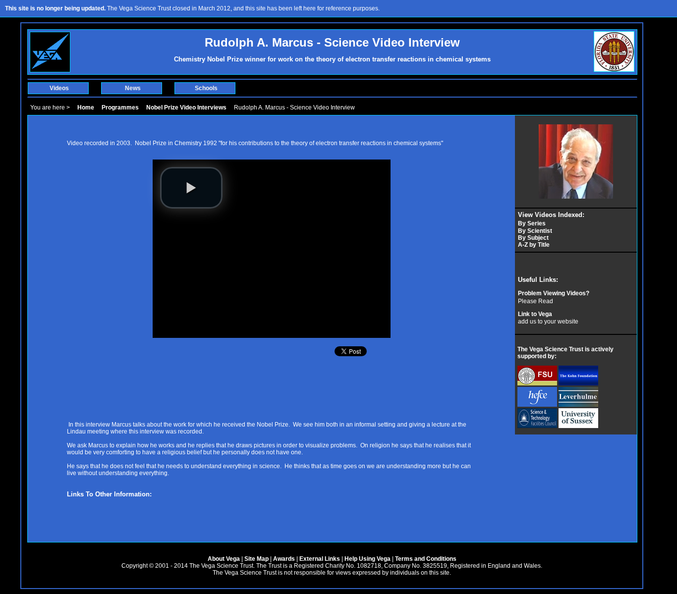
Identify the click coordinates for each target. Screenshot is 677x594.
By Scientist (535, 230)
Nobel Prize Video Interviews (186, 107)
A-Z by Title (534, 244)
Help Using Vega (367, 558)
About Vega (224, 558)
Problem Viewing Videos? (553, 293)
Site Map (256, 558)
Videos (59, 88)
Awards (284, 558)
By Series (532, 223)
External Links (319, 558)
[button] (191, 188)
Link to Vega (535, 314)
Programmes (120, 107)
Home (85, 107)
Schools (206, 88)
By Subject (533, 237)
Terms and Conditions (425, 558)
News (133, 88)
